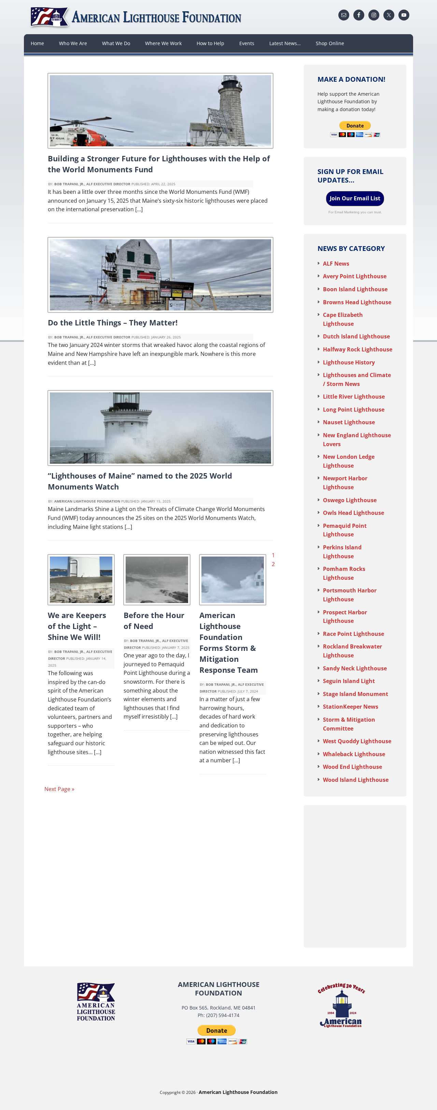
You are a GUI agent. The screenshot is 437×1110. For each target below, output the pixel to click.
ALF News (336, 263)
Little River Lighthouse (354, 396)
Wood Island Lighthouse (356, 780)
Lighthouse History (349, 362)
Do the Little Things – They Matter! (113, 322)
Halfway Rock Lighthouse (357, 349)
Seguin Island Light (349, 681)
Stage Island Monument (355, 694)
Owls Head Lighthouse (353, 513)
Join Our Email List (355, 198)
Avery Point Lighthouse (354, 276)
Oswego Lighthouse (350, 500)
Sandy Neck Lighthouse (355, 668)
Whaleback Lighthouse (354, 754)
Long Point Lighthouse (353, 409)
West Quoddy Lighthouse (357, 741)
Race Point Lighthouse (353, 634)
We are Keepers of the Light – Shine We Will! (77, 626)
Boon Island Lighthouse (355, 289)
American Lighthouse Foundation (136, 17)
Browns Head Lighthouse (357, 302)
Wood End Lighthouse (352, 767)
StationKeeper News (350, 706)
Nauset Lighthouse (349, 422)
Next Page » (59, 789)
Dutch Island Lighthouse (356, 336)
